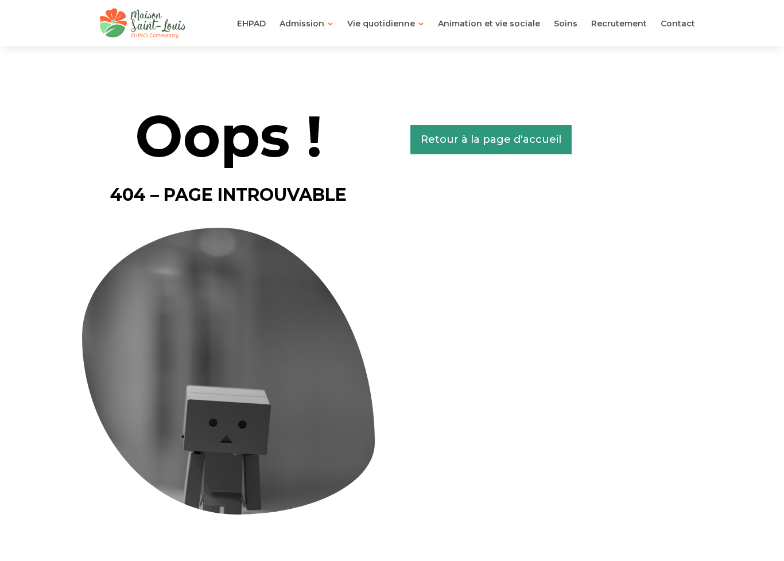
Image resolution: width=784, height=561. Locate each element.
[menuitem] (251, 23)
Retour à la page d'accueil (491, 139)
